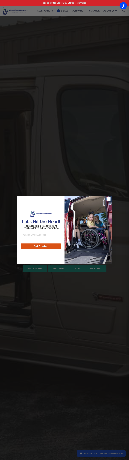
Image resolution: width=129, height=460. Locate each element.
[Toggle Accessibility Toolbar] (123, 6)
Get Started (41, 246)
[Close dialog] (108, 199)
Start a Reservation (77, 3)
